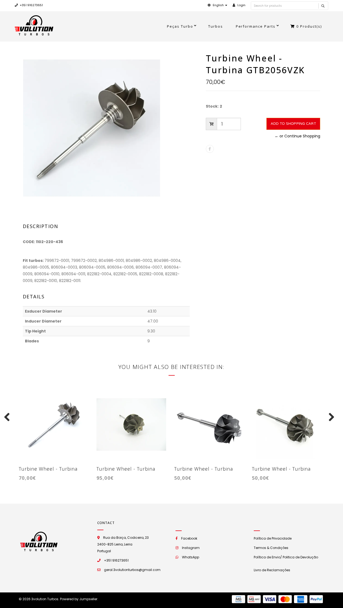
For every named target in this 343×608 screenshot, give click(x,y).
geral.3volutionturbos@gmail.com (132, 569)
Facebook (189, 538)
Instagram (191, 547)
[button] (217, 5)
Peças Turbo (180, 26)
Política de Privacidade (273, 538)
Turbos (215, 26)
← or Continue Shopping (297, 136)
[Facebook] (210, 149)
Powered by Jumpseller (78, 599)
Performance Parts (256, 26)
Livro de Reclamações (272, 570)
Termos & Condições (271, 547)
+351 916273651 (31, 5)
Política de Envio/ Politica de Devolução (286, 557)
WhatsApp (190, 557)
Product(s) (309, 26)
